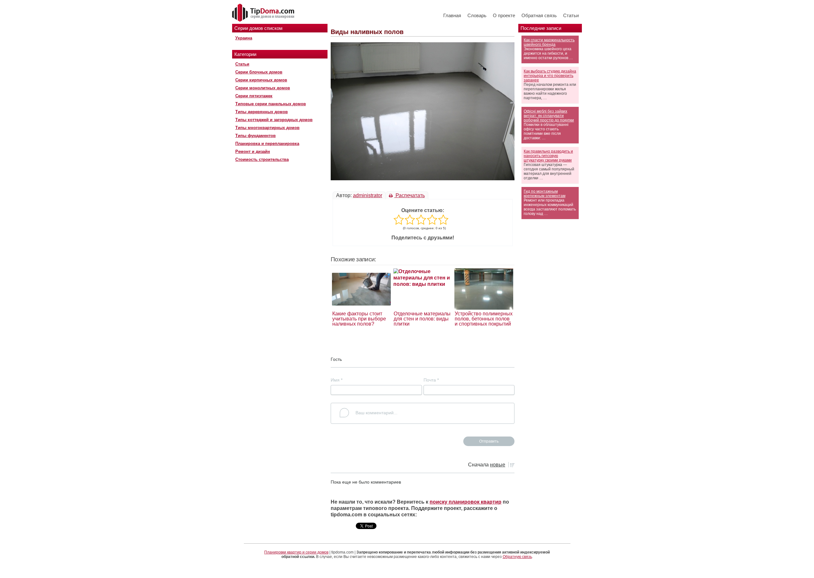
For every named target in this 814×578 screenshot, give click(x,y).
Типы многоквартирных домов (267, 127)
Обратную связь (517, 556)
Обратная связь (539, 15)
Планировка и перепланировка (267, 143)
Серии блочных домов (258, 72)
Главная (452, 15)
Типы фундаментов (255, 135)
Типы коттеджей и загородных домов (274, 119)
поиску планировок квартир (465, 502)
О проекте (504, 15)
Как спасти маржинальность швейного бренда (549, 42)
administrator (367, 195)
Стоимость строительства (262, 159)
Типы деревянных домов (261, 111)
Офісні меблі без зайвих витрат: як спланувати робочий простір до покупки (549, 115)
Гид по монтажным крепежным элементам (544, 193)
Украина (243, 38)
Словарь (476, 15)
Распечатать (409, 195)
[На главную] (264, 13)
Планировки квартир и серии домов (296, 552)
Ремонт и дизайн (252, 151)
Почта (431, 379)
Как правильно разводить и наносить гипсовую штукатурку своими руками (548, 155)
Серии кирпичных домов (261, 80)
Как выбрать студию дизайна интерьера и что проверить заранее (550, 75)
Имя (336, 379)
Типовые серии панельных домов (270, 103)
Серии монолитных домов (262, 88)
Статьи (571, 15)
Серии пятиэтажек (253, 95)
